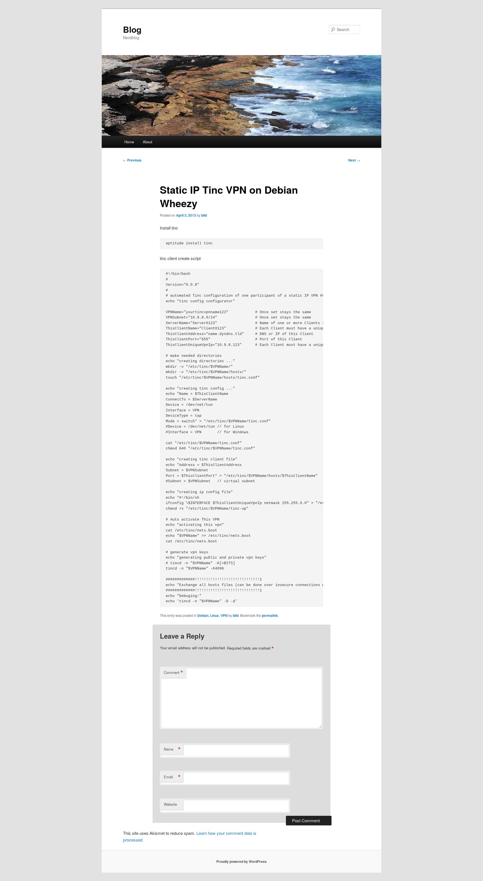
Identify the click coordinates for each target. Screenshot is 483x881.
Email (172, 776)
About (147, 141)
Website (170, 804)
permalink (270, 615)
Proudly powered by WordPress (241, 861)
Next (354, 160)
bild (204, 215)
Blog (132, 29)
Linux (214, 615)
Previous (132, 160)
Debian (203, 615)
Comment (173, 672)
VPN (224, 615)
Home (129, 141)
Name (172, 749)
